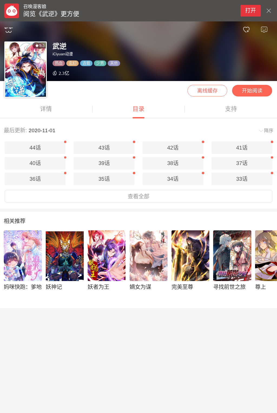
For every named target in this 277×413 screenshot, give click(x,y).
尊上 (260, 287)
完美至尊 (182, 287)
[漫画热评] (264, 29)
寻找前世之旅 (229, 287)
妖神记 (54, 287)
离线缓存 (207, 90)
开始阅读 (252, 90)
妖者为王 (98, 287)
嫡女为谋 (140, 287)
